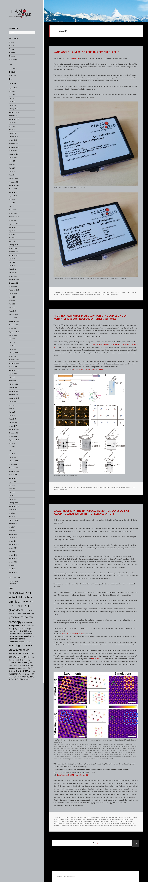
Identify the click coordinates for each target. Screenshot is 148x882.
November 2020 (14, 283)
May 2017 (12, 412)
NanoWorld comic (16, 642)
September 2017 (14, 398)
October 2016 (13, 436)
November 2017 (14, 394)
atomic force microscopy (78, 294)
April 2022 (12, 241)
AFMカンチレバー (72, 819)
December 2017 (14, 391)
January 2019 (13, 356)
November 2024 (14, 147)
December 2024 (14, 143)
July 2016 (12, 443)
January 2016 (13, 464)
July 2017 (12, 405)
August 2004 (13, 537)
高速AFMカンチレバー (23, 674)
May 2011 (12, 517)
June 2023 (12, 203)
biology (24, 622)
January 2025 (13, 140)
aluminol (110, 819)
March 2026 (12, 105)
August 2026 (13, 88)
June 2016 (12, 447)
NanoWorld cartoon (17, 639)
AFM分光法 (90, 819)
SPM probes (22, 653)
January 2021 (13, 276)
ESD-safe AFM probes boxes (96, 294)
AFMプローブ (60, 294)
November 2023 (14, 185)
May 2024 (12, 168)
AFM (85, 292)
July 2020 (12, 297)
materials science (14, 636)
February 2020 (13, 314)
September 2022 (14, 224)
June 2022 (12, 234)
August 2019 (13, 335)
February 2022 (13, 245)
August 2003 (13, 548)
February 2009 (13, 520)
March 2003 (12, 551)
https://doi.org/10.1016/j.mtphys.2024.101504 (73, 775)
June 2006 (12, 530)
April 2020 (12, 307)
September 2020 (14, 290)
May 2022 (12, 238)
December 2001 (14, 572)
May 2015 (12, 492)
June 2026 (12, 95)
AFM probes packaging (113, 292)
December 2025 (14, 112)
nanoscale (68, 826)
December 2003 (14, 544)
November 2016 (14, 433)
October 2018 (13, 367)
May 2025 (12, 130)
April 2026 (12, 102)
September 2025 (14, 119)
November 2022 (14, 217)
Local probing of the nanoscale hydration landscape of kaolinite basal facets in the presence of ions (91, 512)
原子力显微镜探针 (24, 671)
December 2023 (14, 182)
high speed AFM (21, 629)
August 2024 (13, 157)
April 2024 (12, 171)
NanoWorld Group (69, 876)
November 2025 (14, 116)
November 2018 (14, 363)
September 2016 (14, 440)
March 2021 (12, 269)
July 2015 (12, 485)
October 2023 (13, 189)
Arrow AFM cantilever (76, 821)
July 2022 (12, 231)
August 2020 (13, 293)
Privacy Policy (13, 581)
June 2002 (12, 565)
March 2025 (12, 133)
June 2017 (12, 408)
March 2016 (12, 457)
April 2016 (12, 454)
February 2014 (13, 503)
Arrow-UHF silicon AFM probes (73, 634)
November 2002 (14, 558)
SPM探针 (27, 657)
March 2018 (12, 380)
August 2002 (13, 562)
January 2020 (13, 318)
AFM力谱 (97, 819)
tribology (100, 826)
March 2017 (12, 419)
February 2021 (13, 272)
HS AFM (23, 631)
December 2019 (14, 321)
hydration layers (109, 823)
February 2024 (13, 178)
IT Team (69, 487)
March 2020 (12, 311)
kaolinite (118, 823)
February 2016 (13, 461)
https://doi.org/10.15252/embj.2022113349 (88, 369)
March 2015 (12, 499)
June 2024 (12, 164)
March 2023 (12, 210)
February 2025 (13, 136)
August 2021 (13, 259)
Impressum (12, 583)
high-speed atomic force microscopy (106, 487)
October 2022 (13, 220)
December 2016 (14, 429)
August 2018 (13, 374)
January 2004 (13, 541)
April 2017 (12, 415)
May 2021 (12, 262)
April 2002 (12, 569)
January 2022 (13, 248)
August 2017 (13, 401)
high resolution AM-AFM (84, 823)
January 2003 (13, 555)
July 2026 (12, 91)
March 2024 (12, 175)
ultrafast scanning (22, 663)
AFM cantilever (17, 593)
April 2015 (12, 496)
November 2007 (14, 523)
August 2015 (13, 482)
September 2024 (14, 154)
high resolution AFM (69, 823)
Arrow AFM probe (19, 613)
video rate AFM (23, 665)
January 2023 (13, 213)
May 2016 (12, 450)
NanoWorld (75, 58)
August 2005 (13, 534)
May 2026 (12, 98)
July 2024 (12, 161)
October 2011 (13, 509)
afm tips (14, 601)
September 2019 (14, 332)
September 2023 (14, 192)
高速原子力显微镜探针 (20, 679)
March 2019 (12, 349)
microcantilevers (27, 636)
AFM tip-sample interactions (122, 817)
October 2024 (13, 150)
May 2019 (12, 342)
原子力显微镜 (108, 826)
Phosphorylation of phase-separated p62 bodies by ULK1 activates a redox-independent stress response (90, 317)
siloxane (81, 826)
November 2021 (14, 255)
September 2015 (14, 478)
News (79, 292)
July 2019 (12, 339)
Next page (135, 843)
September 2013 (14, 506)
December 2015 (14, 468)
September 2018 (14, 370)
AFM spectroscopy (107, 817)
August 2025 (13, 122)
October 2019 (13, 328)
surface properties (91, 826)
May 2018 (12, 377)
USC (31, 662)
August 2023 (13, 196)
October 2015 (13, 475)
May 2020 (12, 304)
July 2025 (12, 126)
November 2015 (14, 471)
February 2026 (13, 109)
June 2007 (12, 527)
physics (75, 826)
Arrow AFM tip (100, 821)
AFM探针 (17, 610)
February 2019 (13, 353)
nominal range (96, 659)
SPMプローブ (17, 657)
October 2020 (13, 286)
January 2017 (13, 426)
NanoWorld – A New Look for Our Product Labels (86, 52)
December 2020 (14, 279)
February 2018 (13, 384)
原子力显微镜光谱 (118, 826)
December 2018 (14, 360)
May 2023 (12, 206)
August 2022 (13, 227)
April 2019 (12, 346)
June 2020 (12, 300)
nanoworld (127, 487)
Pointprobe (27, 642)
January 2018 (13, 388)
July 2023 (12, 199)
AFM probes (23, 597)
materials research (27, 633)
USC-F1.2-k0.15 (13, 665)
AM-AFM (116, 819)
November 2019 (14, 325)
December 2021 (14, 251)
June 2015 (12, 489)
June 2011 (12, 513)
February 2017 (13, 422)
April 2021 (12, 265)
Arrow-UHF (108, 821)
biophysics (23, 626)
